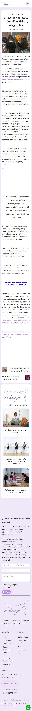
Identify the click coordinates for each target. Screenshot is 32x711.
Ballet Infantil (23, 637)
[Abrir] (27, 3)
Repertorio (22, 650)
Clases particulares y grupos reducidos (8, 651)
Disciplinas (7, 640)
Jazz (19, 646)
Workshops (7, 644)
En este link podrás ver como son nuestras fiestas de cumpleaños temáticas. (15, 334)
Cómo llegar (9, 684)
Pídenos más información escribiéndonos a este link (16, 320)
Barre (20, 653)
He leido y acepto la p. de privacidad (11, 586)
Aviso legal (6, 700)
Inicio (5, 637)
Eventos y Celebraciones (8, 659)
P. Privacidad (16, 700)
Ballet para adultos (22, 641)
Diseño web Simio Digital (10, 705)
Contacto (6, 664)
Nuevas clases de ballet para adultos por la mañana (16, 461)
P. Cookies (26, 700)
